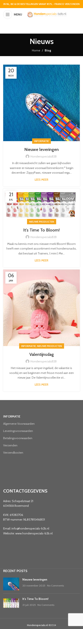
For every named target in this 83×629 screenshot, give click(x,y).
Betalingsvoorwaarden (17, 438)
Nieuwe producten (41, 221)
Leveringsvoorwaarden (18, 431)
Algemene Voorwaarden (19, 424)
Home (36, 50)
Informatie (41, 141)
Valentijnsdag (41, 354)
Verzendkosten (13, 452)
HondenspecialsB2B (43, 156)
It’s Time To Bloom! (41, 230)
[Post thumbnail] (11, 584)
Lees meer (41, 179)
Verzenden (10, 445)
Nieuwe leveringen (41, 149)
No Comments (55, 585)
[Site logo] (46, 14)
